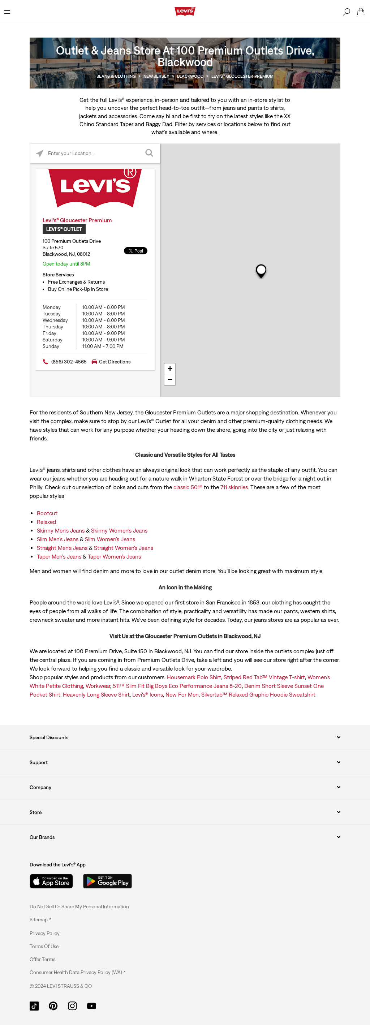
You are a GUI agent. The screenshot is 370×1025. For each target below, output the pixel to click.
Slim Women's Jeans (110, 539)
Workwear (98, 685)
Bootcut (47, 513)
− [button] (170, 379)
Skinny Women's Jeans (119, 530)
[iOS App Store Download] (51, 881)
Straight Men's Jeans (62, 547)
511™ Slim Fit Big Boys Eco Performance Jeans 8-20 (177, 685)
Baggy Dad (159, 124)
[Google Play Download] (107, 881)
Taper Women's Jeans (114, 556)
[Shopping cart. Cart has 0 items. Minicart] (361, 11)
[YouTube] (91, 1005)
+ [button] (170, 368)
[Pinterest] (53, 1005)
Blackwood (190, 76)
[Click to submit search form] (150, 154)
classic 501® (187, 487)
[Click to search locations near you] (40, 154)
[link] (40, 919)
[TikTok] (34, 1005)
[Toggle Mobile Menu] (7, 11)
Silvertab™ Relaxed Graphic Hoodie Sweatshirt (258, 694)
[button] (45, 933)
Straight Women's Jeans (123, 547)
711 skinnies (234, 487)
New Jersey (156, 76)
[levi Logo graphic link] (185, 11)
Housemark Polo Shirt (194, 677)
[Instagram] (72, 1005)
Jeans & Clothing (116, 76)
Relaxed (46, 521)
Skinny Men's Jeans (61, 530)
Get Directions (114, 362)
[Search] (346, 11)
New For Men (182, 694)
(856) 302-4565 (69, 362)
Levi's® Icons (147, 694)
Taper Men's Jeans (59, 556)
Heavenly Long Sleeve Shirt (96, 694)
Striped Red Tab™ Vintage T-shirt (264, 677)
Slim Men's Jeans (57, 539)
